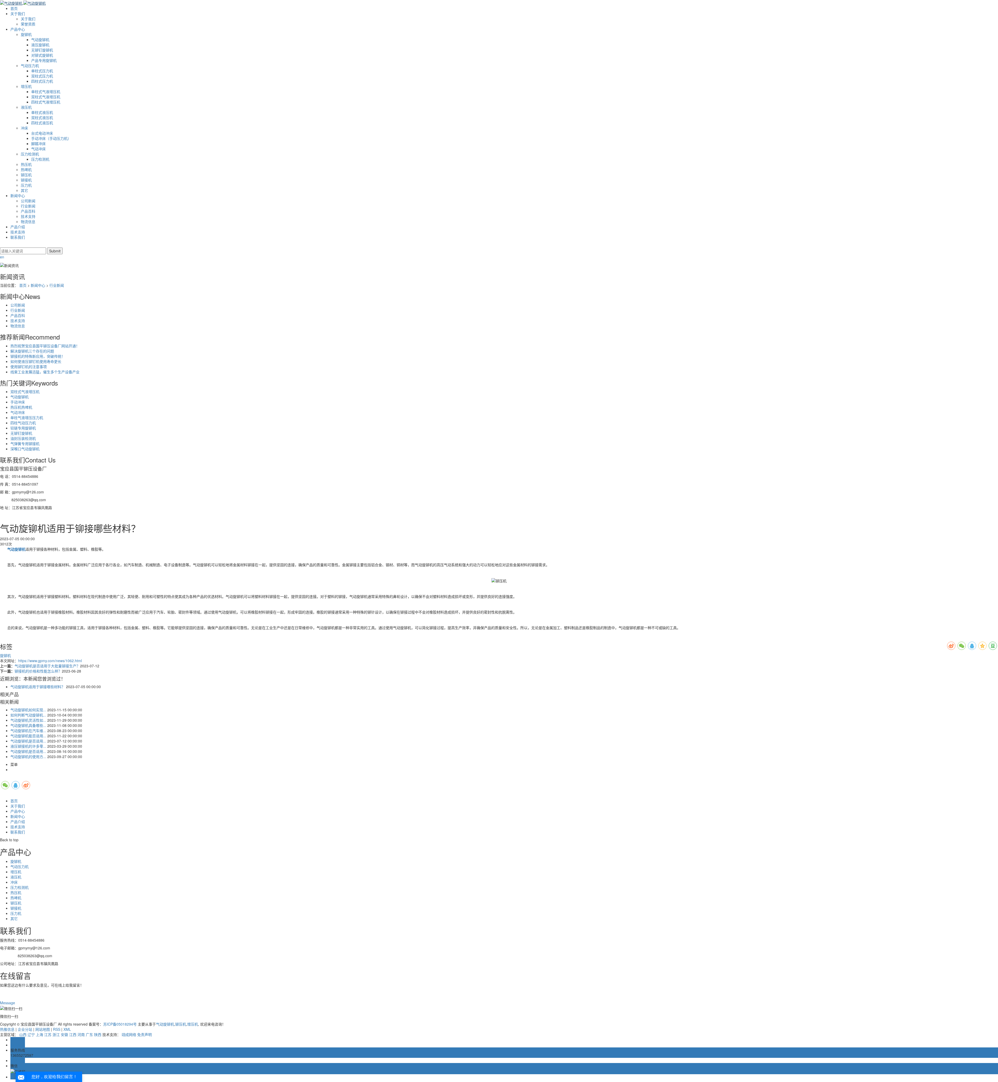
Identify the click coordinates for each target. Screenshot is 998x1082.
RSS (56, 1029)
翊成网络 (129, 1034)
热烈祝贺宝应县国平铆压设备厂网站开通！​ (45, 345)
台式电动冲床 (42, 133)
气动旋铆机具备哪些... (28, 725)
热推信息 (7, 1029)
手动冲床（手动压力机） (51, 138)
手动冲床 (17, 402)
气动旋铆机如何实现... (28, 709)
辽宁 (31, 1034)
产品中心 (17, 29)
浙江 (56, 1034)
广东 (89, 1034)
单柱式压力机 (42, 70)
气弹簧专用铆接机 (25, 443)
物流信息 (28, 221)
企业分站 (25, 1029)
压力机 (26, 185)
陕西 (97, 1034)
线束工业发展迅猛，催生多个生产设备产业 (45, 371)
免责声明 (144, 1034)
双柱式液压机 (42, 117)
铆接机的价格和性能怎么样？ (38, 671)
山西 (23, 1034)
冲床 (24, 128)
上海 (39, 1034)
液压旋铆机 (40, 44)
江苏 (47, 1034)
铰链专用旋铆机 (23, 428)
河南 (81, 1034)
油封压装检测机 (23, 438)
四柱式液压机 (42, 122)
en (2, 256)
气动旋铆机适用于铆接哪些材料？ (37, 686)
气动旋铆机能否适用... (28, 735)
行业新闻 (28, 205)
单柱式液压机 (42, 112)
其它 (24, 190)
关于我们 (17, 13)
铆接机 (26, 179)
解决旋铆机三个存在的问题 (32, 351)
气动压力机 (30, 65)
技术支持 (28, 216)
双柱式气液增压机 (45, 96)
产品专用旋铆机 (44, 60)
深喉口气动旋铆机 (25, 448)
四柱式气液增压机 (45, 102)
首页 (14, 8)
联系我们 (17, 237)
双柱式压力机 (42, 76)
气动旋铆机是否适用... (28, 741)
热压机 (26, 164)
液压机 (26, 107)
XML (67, 1029)
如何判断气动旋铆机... (28, 715)
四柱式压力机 (42, 81)
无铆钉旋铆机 (42, 50)
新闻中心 (17, 195)
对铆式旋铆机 (42, 55)
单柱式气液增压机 (45, 91)
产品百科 (28, 211)
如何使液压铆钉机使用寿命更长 (35, 361)
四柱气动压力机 (23, 422)
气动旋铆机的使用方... (28, 756)
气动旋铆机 (40, 39)
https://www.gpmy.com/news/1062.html (50, 660)
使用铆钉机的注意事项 (28, 366)
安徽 (64, 1034)
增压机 (26, 86)
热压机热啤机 (21, 407)
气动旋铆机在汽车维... (28, 730)
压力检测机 (30, 154)
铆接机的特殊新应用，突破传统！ (37, 356)
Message (8, 1002)
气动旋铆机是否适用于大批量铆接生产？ (47, 665)
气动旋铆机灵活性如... (28, 720)
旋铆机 (26, 34)
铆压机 (26, 174)
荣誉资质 (28, 24)
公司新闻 (28, 200)
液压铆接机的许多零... (28, 746)
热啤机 (26, 169)
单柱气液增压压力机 (26, 417)
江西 (72, 1034)
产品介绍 (17, 226)
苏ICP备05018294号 (120, 1024)
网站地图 (42, 1029)
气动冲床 (38, 148)
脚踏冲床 (38, 143)
